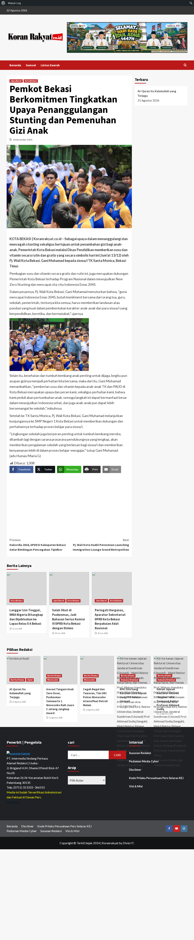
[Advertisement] (69, 502)
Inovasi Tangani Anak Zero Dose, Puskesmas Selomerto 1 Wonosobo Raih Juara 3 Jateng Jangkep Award (60, 701)
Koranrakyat (110, 843)
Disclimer (135, 769)
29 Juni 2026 (60, 633)
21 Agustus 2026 (19, 701)
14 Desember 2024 (22, 139)
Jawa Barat (16, 81)
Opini (30, 679)
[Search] (185, 65)
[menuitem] (3, 3)
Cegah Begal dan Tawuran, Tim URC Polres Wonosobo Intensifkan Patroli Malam (95, 697)
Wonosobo (52, 679)
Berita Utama (17, 679)
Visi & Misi (136, 786)
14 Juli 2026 (17, 628)
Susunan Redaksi (140, 753)
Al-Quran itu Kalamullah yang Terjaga (157, 93)
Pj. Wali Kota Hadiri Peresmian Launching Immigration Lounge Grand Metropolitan (101, 544)
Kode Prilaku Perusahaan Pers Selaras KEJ (156, 778)
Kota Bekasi (31, 81)
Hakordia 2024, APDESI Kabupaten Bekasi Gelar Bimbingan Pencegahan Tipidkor (37, 544)
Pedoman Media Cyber (144, 761)
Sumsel (31, 65)
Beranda (15, 65)
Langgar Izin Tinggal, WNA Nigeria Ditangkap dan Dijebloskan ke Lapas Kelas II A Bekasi (26, 617)
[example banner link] (18, 753)
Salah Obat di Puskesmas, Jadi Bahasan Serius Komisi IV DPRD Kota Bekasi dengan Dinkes (68, 619)
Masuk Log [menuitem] (14, 3)
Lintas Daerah (50, 65)
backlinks (13, 802)
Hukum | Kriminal (129, 679)
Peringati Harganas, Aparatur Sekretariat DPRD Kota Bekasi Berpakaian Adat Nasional (110, 619)
